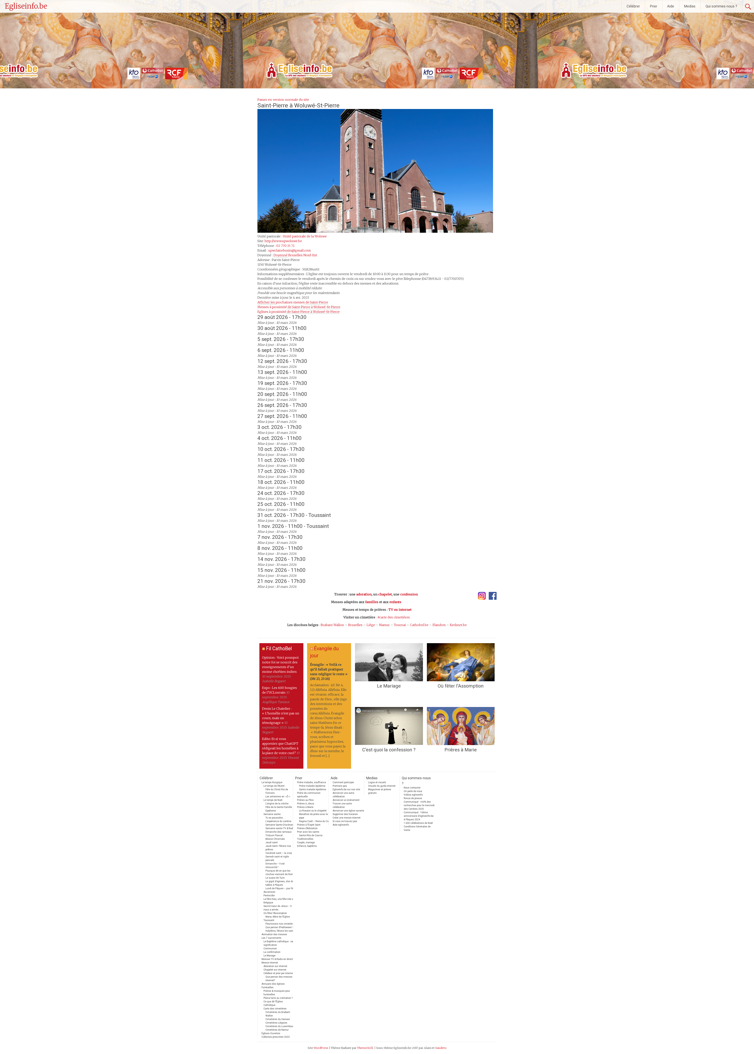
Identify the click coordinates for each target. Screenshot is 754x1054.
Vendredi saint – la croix (278, 853)
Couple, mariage (306, 842)
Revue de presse (413, 798)
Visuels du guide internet (381, 786)
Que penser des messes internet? (278, 978)
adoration (364, 594)
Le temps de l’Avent (274, 786)
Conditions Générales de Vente (417, 828)
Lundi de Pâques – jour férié (280, 888)
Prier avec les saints (308, 832)
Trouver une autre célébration (342, 805)
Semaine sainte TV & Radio (280, 828)
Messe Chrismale (275, 839)
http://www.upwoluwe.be (283, 241)
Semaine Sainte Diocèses (279, 824)
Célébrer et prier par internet (279, 973)
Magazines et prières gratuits (379, 791)
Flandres (439, 625)
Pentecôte (269, 895)
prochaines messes (292, 302)
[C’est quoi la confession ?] (389, 726)
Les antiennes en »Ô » (277, 796)
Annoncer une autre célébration (343, 795)
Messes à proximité (298, 307)
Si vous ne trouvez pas (345, 821)
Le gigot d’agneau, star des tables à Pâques (280, 883)
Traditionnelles (305, 839)
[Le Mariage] (389, 662)
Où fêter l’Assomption (461, 686)
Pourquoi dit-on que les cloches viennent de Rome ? (280, 872)
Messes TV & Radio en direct (277, 959)
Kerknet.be (458, 625)
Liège (371, 625)
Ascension (269, 892)
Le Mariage (389, 686)
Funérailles (268, 987)
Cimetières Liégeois (276, 1022)
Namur (384, 625)
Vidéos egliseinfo (413, 794)
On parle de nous (413, 791)
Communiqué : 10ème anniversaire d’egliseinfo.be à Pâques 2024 (419, 816)
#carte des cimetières (393, 617)
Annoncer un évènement (346, 800)
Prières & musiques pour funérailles (277, 993)
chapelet (385, 594)
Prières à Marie (461, 750)
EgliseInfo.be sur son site (346, 789)
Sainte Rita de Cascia (310, 835)
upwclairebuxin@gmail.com (289, 250)
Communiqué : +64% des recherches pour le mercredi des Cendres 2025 (419, 805)
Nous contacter (412, 787)
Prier (653, 6)
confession (409, 594)
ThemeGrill (365, 1048)
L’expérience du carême (278, 821)
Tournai (400, 625)
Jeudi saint (271, 842)
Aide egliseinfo (341, 824)
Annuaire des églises (273, 984)
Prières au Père (305, 800)
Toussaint (269, 920)
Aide (670, 6)
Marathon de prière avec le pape (313, 816)
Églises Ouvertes (271, 1033)
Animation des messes (274, 934)
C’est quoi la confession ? (388, 750)
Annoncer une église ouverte (348, 810)
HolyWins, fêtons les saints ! (280, 930)
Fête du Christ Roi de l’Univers (276, 791)
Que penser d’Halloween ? (279, 927)
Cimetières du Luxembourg (280, 1026)
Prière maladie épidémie (312, 786)
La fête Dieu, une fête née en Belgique (279, 901)
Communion (270, 948)
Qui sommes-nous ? (721, 6)
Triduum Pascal (274, 835)
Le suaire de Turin (275, 877)
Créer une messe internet (347, 817)
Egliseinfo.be (26, 6)
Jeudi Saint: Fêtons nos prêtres (278, 848)
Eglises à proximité (298, 312)
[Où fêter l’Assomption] (461, 662)
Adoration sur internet (275, 966)
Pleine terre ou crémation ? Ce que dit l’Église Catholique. (278, 1001)
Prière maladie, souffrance (311, 782)
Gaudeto (441, 1048)
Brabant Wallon (332, 625)
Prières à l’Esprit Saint (308, 824)
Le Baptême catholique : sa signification (278, 943)
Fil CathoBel (279, 648)
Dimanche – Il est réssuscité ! (275, 865)
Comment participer (343, 782)
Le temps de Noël (273, 800)
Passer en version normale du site (283, 100)
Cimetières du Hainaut (277, 1019)
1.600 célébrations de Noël (418, 823)
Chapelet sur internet (275, 969)
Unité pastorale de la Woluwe (305, 236)
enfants (395, 602)
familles (371, 602)
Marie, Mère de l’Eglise (277, 916)
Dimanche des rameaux (278, 832)
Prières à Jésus (305, 803)
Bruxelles (355, 625)
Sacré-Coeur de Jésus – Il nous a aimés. (278, 908)
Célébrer (633, 6)
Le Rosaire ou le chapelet (313, 810)
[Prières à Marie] (461, 726)
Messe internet (270, 962)
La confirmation (272, 952)
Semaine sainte (272, 814)
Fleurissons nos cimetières (280, 923)
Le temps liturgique (272, 782)
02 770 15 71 (285, 246)
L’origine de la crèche (276, 803)
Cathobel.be (419, 625)
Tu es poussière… (275, 817)
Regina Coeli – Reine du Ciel (314, 821)
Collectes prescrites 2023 (276, 1037)
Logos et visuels (377, 782)
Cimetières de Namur (277, 1029)
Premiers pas (340, 786)
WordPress (321, 1048)
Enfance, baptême (307, 846)
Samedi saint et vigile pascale (277, 858)
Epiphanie (270, 810)
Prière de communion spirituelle (308, 795)
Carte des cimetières (275, 1008)
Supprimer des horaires (345, 814)
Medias (689, 6)
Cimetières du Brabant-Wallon (277, 1014)
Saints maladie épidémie (312, 789)
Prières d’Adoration (307, 828)
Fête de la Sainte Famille (278, 807)
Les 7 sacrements (271, 938)
